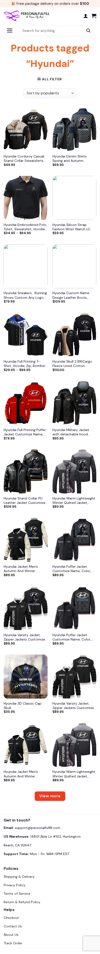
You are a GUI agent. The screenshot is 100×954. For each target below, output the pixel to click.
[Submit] (88, 30)
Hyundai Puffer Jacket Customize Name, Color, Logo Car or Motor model (72, 637)
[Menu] (10, 30)
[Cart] (94, 15)
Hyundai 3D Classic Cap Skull (23, 705)
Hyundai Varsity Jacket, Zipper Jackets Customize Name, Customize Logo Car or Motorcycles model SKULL (25, 637)
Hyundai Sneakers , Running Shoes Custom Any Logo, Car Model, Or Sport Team (25, 295)
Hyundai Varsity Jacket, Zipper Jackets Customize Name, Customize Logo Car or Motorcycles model (74, 705)
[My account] (85, 15)
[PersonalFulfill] (28, 15)
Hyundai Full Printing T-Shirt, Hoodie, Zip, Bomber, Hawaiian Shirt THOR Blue (25, 363)
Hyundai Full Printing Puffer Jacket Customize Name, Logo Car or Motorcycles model (25, 432)
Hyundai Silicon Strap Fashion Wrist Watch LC (71, 227)
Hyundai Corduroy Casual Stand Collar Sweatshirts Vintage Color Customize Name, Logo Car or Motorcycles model (24, 158)
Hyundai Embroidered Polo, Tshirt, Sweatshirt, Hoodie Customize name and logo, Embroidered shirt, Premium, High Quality (25, 227)
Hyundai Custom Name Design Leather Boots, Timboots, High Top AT (70, 295)
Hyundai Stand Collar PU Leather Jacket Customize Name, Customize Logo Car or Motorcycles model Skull (25, 500)
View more (49, 796)
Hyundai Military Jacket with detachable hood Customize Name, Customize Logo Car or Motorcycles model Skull (72, 432)
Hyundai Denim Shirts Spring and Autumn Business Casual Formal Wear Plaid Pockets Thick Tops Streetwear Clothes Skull (72, 158)
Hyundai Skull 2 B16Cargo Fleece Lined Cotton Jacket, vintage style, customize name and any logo (72, 363)
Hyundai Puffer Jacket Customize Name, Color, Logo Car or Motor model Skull (72, 568)
